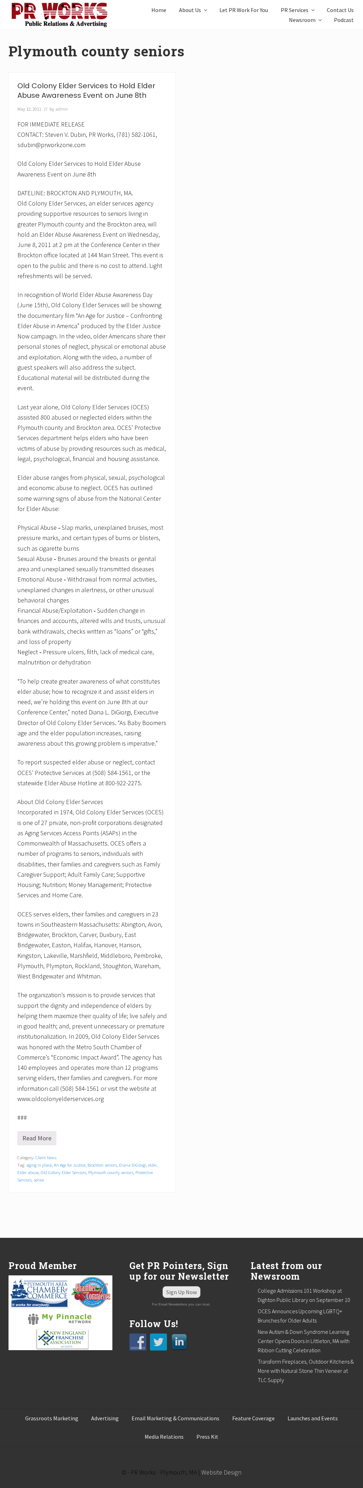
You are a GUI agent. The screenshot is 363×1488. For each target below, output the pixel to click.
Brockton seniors (102, 1165)
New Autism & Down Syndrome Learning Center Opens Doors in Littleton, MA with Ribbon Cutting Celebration (304, 1341)
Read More (39, 1139)
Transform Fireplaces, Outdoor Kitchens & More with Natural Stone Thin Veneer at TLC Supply (306, 1370)
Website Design (221, 1472)
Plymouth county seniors (110, 1172)
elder (152, 1165)
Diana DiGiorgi (132, 1165)
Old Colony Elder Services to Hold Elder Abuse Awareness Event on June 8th (86, 90)
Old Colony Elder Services (63, 1172)
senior (39, 1180)
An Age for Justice (69, 1165)
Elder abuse (28, 1172)
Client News (45, 1157)
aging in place (39, 1165)
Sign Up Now (181, 1292)
